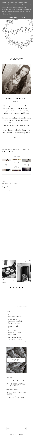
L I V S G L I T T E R (14, 437)
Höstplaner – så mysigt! (15, 316)
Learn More (13, 17)
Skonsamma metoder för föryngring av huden (15, 322)
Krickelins (11, 315)
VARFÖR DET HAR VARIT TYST (14, 333)
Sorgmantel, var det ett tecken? (16, 381)
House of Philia (13, 331)
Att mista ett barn (12, 389)
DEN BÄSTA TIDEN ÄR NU (16, 397)
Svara (3, 193)
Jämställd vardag (13, 326)
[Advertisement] (16, 236)
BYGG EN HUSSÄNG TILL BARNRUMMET (15, 385)
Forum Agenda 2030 (14, 328)
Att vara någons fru (14, 337)
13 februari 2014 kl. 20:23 (9, 183)
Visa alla (25, 342)
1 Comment (26, 149)
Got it (22, 17)
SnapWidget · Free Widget (22, 306)
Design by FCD (22, 437)
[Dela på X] (2, 151)
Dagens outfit (17, 149)
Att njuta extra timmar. (15, 339)
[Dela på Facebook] (4, 151)
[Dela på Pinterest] (7, 151)
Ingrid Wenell (12, 319)
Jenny (4, 181)
